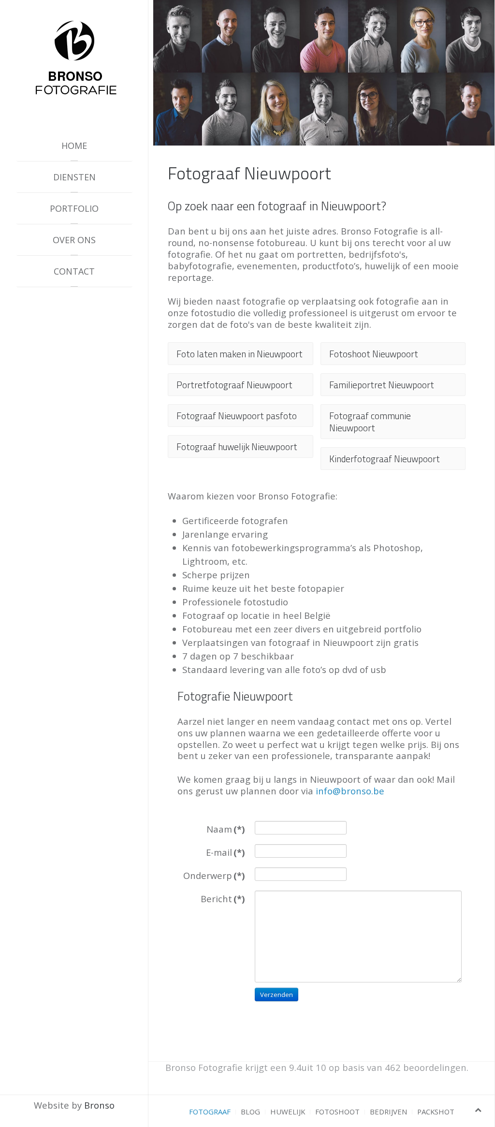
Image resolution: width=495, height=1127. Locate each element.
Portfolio (74, 208)
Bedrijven (388, 1111)
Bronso (99, 1105)
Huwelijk (287, 1111)
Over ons (74, 240)
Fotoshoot (337, 1111)
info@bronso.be (350, 791)
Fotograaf (210, 1111)
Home (74, 145)
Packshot (435, 1111)
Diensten (74, 177)
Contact (74, 271)
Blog (250, 1111)
